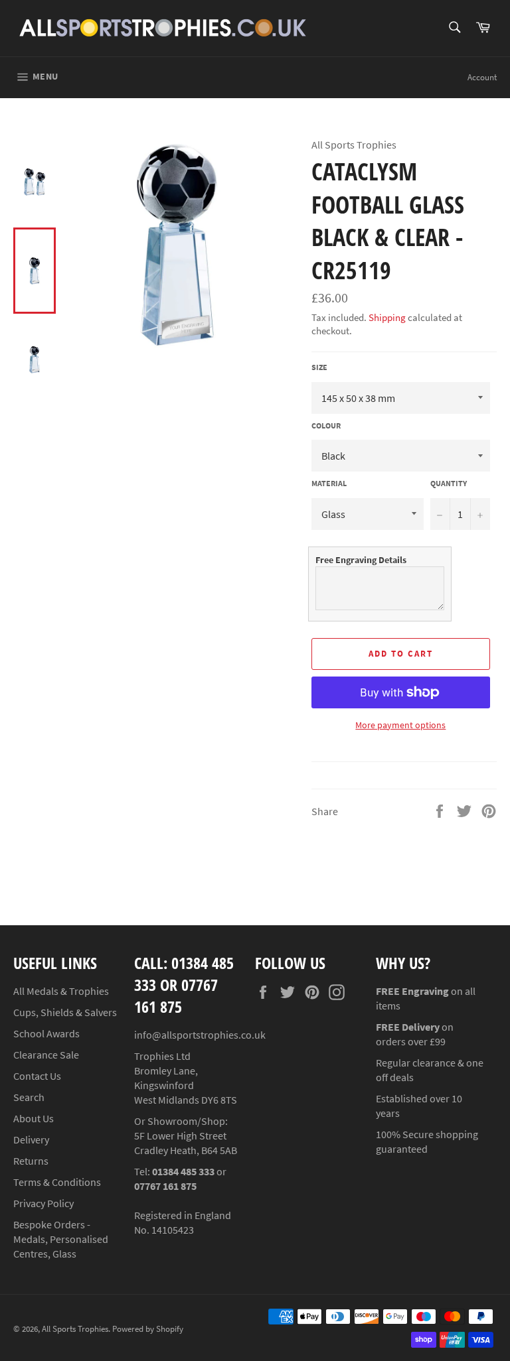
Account (482, 77)
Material (329, 483)
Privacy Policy (43, 1203)
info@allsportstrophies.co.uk (200, 1034)
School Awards (46, 1033)
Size (319, 367)
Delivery (31, 1139)
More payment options (400, 725)
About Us (33, 1118)
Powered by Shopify (147, 1328)
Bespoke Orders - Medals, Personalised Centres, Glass (60, 1239)
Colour (326, 425)
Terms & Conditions (57, 1182)
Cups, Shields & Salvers (65, 1012)
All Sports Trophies (75, 1328)
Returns (30, 1160)
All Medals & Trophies (61, 991)
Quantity (448, 483)
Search (28, 1097)
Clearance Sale (46, 1054)
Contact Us (37, 1075)
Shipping (387, 317)
